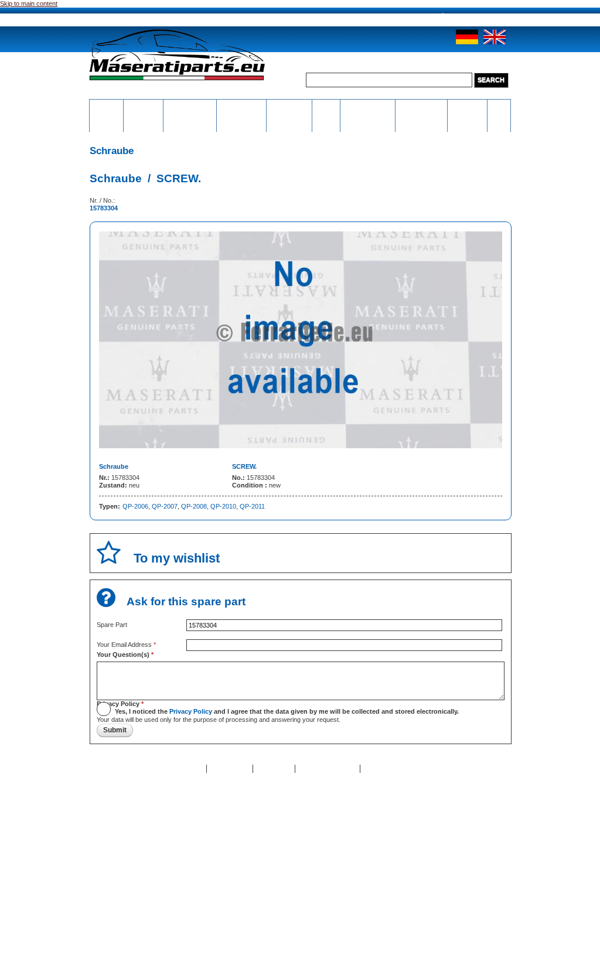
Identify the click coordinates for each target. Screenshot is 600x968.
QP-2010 (223, 506)
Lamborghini (190, 106)
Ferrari (106, 106)
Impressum (274, 768)
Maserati (143, 106)
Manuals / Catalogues (421, 110)
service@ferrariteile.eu (392, 16)
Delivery (267, 17)
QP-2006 (135, 506)
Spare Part (112, 624)
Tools (325, 106)
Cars (498, 106)
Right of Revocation (327, 768)
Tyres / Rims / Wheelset (289, 114)
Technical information (367, 110)
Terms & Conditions (393, 768)
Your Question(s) (125, 654)
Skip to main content (28, 3)
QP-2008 (194, 506)
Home (113, 17)
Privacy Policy (120, 703)
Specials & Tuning (467, 110)
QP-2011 (252, 506)
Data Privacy (230, 768)
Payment (214, 17)
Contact (190, 768)
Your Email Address (126, 644)
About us (160, 17)
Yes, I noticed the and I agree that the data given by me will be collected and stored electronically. (287, 711)
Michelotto (241, 106)
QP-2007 (165, 506)
